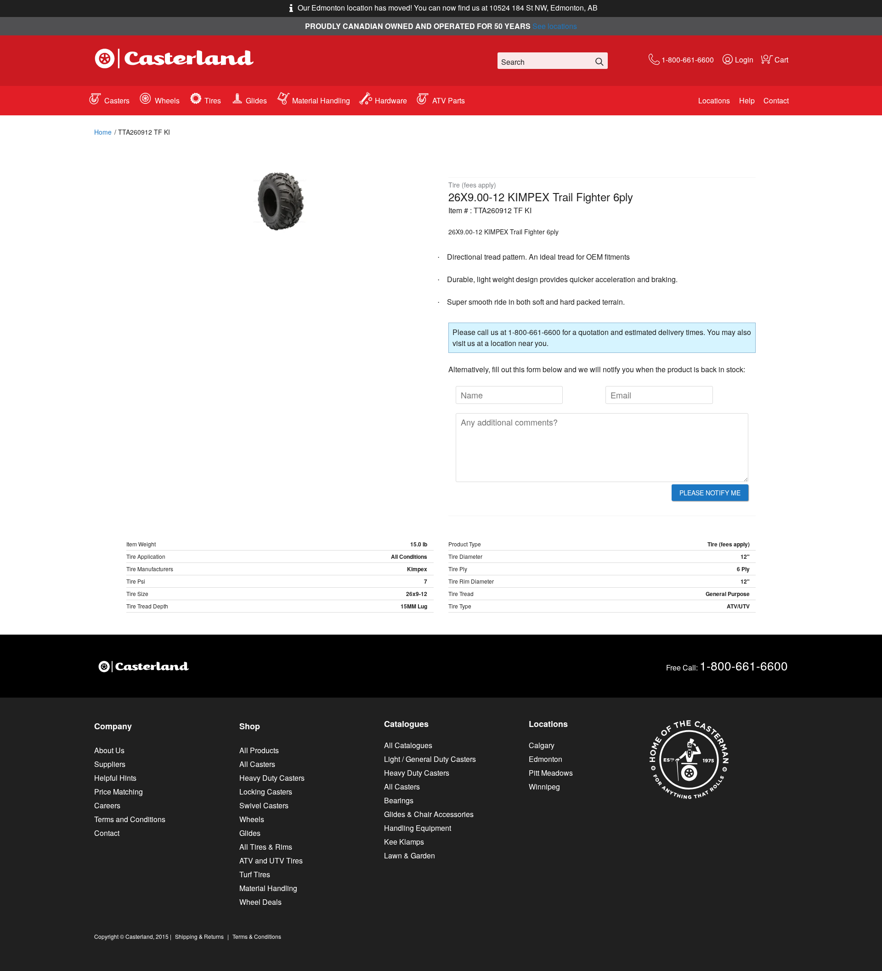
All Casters (257, 764)
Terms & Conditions (256, 936)
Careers (107, 805)
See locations (554, 26)
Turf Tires (254, 874)
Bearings (398, 800)
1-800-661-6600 (688, 59)
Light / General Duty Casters (430, 759)
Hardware (391, 100)
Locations (714, 100)
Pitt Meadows (551, 772)
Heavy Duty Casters (272, 777)
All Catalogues (408, 745)
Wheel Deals (260, 902)
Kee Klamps (404, 841)
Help (747, 100)
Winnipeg (544, 786)
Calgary (541, 745)
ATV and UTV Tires (271, 860)
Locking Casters (265, 791)
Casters (117, 100)
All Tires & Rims (265, 846)
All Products (259, 750)
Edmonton (545, 759)
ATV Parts (448, 100)
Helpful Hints (115, 777)
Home (103, 131)
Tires (212, 100)
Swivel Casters (263, 805)
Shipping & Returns (199, 936)
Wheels (167, 100)
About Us (109, 750)
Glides (256, 100)
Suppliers (109, 764)
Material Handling (321, 100)
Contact (776, 100)
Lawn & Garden (409, 855)
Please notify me (710, 492)
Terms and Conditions (129, 819)
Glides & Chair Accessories (429, 814)
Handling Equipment (417, 828)
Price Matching (118, 791)
